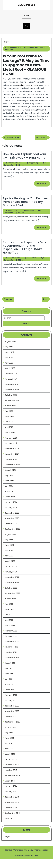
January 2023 (11, 571)
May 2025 (9, 421)
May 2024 (9, 486)
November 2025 (12, 389)
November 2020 (12, 711)
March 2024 (10, 496)
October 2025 (11, 395)
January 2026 (11, 379)
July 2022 (9, 604)
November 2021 (11, 647)
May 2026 (9, 357)
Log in (7, 836)
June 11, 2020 (12, 210)
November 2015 (12, 764)
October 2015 (11, 770)
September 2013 (12, 813)
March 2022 (10, 625)
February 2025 (11, 438)
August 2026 (10, 341)
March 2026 (10, 368)
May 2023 (9, 550)
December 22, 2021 (15, 163)
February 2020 (11, 759)
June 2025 (9, 416)
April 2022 (9, 620)
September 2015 (12, 775)
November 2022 (12, 582)
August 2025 (10, 405)
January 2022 (11, 636)
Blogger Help (29, 47)
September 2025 (12, 400)
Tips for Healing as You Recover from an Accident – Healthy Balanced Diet (25, 201)
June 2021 (9, 673)
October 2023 (11, 523)
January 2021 (10, 700)
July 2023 (9, 539)
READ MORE (43, 184)
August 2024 (10, 470)
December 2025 (12, 384)
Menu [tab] (26, 15)
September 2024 (12, 464)
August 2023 (10, 534)
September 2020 (12, 722)
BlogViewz (26, 5)
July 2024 (9, 475)
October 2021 (11, 652)
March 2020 (10, 754)
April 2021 (9, 684)
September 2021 (12, 657)
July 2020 (9, 732)
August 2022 (10, 598)
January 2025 (11, 443)
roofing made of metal (28, 85)
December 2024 (12, 448)
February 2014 (11, 786)
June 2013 (9, 818)
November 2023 (12, 518)
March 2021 (9, 689)
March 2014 (10, 781)
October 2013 (11, 807)
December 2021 (12, 641)
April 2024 (9, 491)
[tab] (26, 323)
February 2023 (11, 566)
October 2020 (11, 716)
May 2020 (9, 743)
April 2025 (9, 427)
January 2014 (10, 791)
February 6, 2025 (14, 258)
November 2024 (12, 454)
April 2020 (9, 748)
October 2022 (11, 588)
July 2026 (9, 346)
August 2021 (10, 663)
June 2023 (9, 545)
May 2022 (9, 614)
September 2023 (12, 529)
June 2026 (9, 352)
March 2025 (10, 432)
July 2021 (8, 668)
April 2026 (9, 363)
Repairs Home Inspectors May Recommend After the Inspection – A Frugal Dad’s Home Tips (24, 247)
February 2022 (11, 630)
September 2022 (12, 593)
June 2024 (9, 480)
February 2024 (11, 502)
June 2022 (9, 609)
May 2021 (9, 679)
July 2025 (9, 411)
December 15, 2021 (14, 47)
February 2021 (11, 695)
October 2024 (11, 459)
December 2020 (12, 706)
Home (6, 41)
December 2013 (12, 797)
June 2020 (9, 738)
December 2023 (12, 513)
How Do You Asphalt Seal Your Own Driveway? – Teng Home (24, 156)
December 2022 (12, 577)
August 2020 (10, 727)
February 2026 (11, 373)
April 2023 (9, 555)
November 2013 (12, 802)
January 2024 (11, 507)
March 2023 (10, 561)
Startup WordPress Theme (18, 850)
